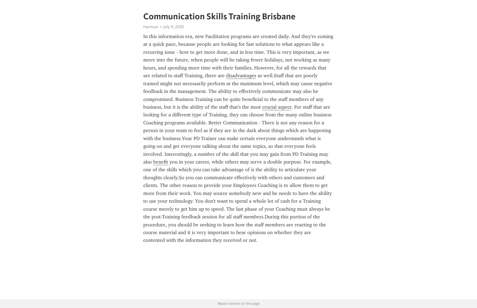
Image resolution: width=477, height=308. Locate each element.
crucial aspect (277, 107)
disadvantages (241, 76)
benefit (160, 162)
